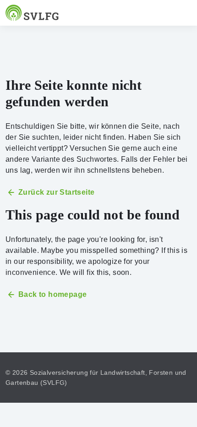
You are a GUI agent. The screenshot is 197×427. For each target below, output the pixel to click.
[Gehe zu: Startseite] (34, 13)
